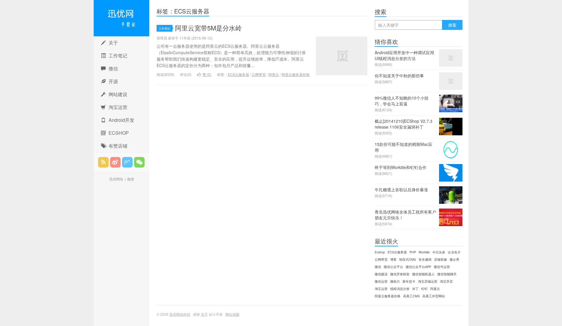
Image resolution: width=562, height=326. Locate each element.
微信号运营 (442, 266)
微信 (113, 68)
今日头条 (438, 252)
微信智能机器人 (423, 274)
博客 (393, 259)
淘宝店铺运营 (427, 281)
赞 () (207, 74)
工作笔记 (118, 55)
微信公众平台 (393, 266)
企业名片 (454, 252)
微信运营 (381, 281)
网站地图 (232, 314)
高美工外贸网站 (433, 296)
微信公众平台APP (418, 266)
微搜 (130, 178)
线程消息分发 (399, 288)
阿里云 (273, 74)
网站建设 (118, 94)
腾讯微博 (127, 162)
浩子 (204, 314)
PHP (412, 252)
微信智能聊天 (447, 274)
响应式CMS (407, 259)
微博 (115, 162)
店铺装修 (440, 259)
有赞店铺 (118, 145)
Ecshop (380, 252)
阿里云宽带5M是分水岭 (208, 27)
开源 (113, 81)
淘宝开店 (446, 281)
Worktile (424, 252)
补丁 (415, 288)
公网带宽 (259, 74)
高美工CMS (411, 296)
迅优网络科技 (121, 18)
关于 (113, 42)
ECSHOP (119, 132)
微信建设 (381, 274)
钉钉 (424, 288)
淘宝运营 (118, 107)
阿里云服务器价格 (296, 74)
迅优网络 (116, 178)
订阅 (103, 162)
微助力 (395, 281)
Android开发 (121, 120)
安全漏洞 (425, 259)
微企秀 (454, 259)
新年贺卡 (408, 281)
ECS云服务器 (238, 74)
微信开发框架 (399, 274)
